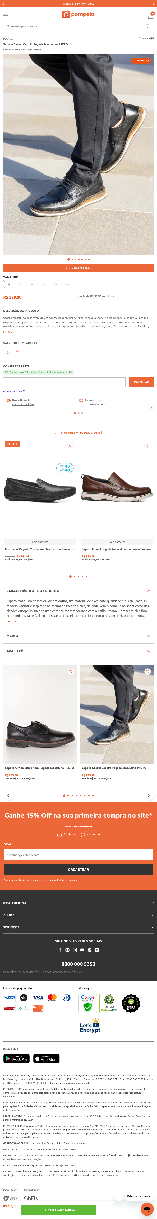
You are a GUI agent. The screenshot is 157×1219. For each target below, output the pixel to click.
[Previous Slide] (3, 3)
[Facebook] (60, 950)
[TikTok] (89, 950)
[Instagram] (75, 950)
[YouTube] (82, 950)
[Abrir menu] (5, 16)
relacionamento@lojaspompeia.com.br (69, 1083)
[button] (141, 61)
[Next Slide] (153, 3)
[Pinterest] (67, 950)
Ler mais (12, 621)
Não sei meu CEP (12, 391)
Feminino (69, 834)
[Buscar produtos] (147, 26)
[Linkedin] (97, 950)
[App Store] (46, 1059)
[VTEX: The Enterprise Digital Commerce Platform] (10, 1199)
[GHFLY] (31, 1199)
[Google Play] (18, 1059)
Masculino (93, 834)
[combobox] (78, 26)
